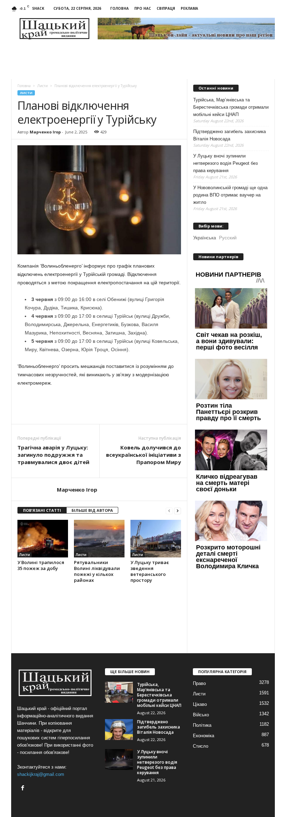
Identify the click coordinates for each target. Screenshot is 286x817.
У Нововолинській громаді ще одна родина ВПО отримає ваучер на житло (230, 195)
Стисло (200, 746)
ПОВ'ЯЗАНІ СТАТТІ (42, 510)
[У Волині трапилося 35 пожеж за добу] (42, 538)
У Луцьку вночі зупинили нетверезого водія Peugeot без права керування (225, 163)
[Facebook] (23, 788)
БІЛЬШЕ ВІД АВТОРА (92, 510)
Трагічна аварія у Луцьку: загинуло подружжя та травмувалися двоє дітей (53, 454)
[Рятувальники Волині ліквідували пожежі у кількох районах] (99, 538)
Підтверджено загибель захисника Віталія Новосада (229, 135)
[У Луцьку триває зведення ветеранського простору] (155, 538)
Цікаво (200, 704)
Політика (202, 725)
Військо (201, 714)
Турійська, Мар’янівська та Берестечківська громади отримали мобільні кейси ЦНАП (231, 107)
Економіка (203, 735)
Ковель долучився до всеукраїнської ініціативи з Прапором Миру (143, 454)
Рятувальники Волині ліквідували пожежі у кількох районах (97, 571)
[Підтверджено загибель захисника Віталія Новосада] (119, 729)
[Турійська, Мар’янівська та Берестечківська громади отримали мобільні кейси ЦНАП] (119, 692)
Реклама (189, 8)
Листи (26, 93)
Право (199, 683)
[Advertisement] (99, 405)
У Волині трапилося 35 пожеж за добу (40, 565)
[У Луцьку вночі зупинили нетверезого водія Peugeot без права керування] (119, 759)
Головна (119, 8)
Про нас (142, 8)
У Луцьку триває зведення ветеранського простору (149, 571)
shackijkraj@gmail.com (40, 774)
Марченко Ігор (45, 131)
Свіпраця (166, 8)
